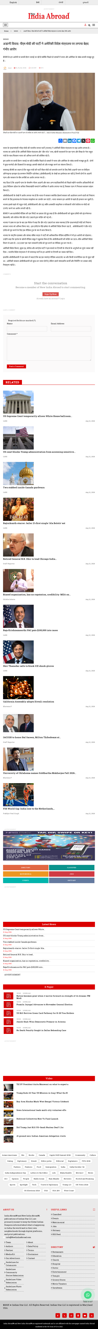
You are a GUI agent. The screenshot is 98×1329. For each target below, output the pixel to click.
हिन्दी (37, 2)
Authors (9, 1246)
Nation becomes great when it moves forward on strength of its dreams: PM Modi (53, 997)
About (30, 1242)
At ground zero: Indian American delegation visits (41, 1136)
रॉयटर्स (9, 68)
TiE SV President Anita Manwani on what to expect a (42, 1084)
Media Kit (10, 1254)
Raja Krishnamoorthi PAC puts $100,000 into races (30, 630)
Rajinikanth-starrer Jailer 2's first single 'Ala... (24, 948)
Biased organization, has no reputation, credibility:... (26, 961)
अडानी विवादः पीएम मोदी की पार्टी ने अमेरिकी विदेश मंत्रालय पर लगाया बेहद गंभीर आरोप (47, 31)
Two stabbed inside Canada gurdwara (24, 487)
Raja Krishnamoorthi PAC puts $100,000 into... (23, 967)
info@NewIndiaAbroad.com (18, 1237)
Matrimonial (26, 874)
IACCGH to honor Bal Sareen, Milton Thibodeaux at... (32, 737)
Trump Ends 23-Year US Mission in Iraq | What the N (42, 1093)
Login (62, 298)
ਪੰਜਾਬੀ (61, 2)
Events (26, 880)
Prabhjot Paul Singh (11, 813)
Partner (9, 1250)
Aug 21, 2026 (90, 421)
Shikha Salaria (9, 599)
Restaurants (57, 1252)
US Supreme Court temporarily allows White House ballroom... (37, 416)
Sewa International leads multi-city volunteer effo (41, 1110)
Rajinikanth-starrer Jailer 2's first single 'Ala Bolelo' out (34, 523)
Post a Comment (16, 366)
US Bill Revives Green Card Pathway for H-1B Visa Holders (45, 1013)
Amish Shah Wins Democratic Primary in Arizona (41, 1022)
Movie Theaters (59, 1284)
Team (8, 1242)
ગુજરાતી (85, 2)
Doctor (55, 1268)
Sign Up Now (51, 294)
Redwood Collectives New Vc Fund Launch (37, 1119)
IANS (5, 421)
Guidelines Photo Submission (13, 1288)
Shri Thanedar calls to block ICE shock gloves (28, 665)
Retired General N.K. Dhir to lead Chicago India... (30, 558)
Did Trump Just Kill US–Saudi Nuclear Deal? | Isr (40, 1127)
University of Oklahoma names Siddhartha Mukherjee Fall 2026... (39, 773)
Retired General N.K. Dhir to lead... (18, 954)
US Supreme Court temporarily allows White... (24, 929)
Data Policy (33, 1246)
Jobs (72, 874)
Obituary (72, 880)
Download (27, 993)
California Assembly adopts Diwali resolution (28, 701)
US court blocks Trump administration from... (24, 936)
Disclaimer (33, 1254)
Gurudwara (57, 1288)
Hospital (56, 1264)
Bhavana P (7, 706)
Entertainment (59, 1272)
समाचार (16, 31)
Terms (31, 1250)
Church (55, 1260)
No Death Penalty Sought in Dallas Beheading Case (41, 1030)
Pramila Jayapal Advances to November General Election (44, 1004)
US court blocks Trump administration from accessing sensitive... (39, 451)
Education (57, 1256)
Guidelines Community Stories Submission (15, 1272)
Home (6, 31)
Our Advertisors (13, 1258)
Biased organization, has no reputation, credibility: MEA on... (37, 594)
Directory (25, 867)
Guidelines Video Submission (13, 1281)
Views (18, 993)
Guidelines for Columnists (12, 1264)
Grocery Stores (58, 1280)
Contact (31, 1258)
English (13, 2)
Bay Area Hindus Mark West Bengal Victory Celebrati (42, 1101)
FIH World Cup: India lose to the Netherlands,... (29, 808)
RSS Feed (56, 1234)
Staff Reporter (9, 564)
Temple (56, 1276)
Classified (71, 867)
